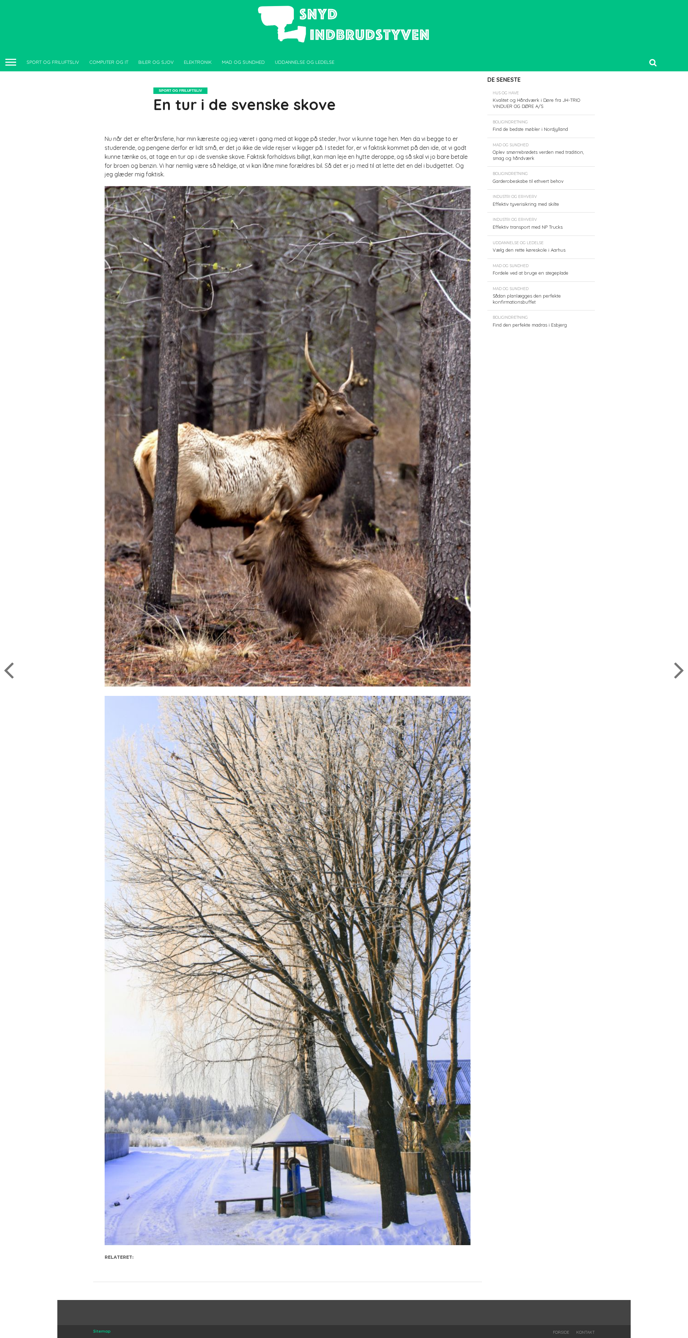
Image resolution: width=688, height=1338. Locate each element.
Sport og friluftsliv (53, 62)
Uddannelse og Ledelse (304, 62)
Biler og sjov (156, 62)
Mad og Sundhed (243, 62)
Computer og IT (108, 62)
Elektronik (198, 62)
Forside (561, 1332)
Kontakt (585, 1332)
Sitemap (102, 1331)
